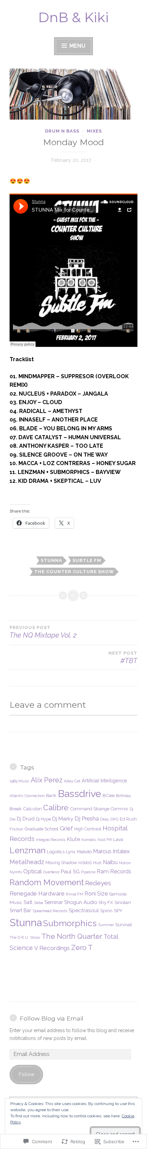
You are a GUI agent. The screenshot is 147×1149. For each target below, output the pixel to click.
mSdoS (85, 862)
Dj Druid (26, 819)
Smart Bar (20, 910)
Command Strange (89, 808)
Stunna (51, 560)
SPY (118, 910)
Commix (119, 808)
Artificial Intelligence (104, 780)
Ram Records (114, 871)
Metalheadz (27, 861)
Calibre (55, 807)
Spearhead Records (49, 910)
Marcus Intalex (111, 851)
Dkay (104, 819)
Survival (123, 924)
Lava (118, 839)
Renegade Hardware (37, 893)
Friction (16, 829)
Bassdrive (79, 793)
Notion (125, 863)
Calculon (32, 808)
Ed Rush (128, 819)
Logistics (56, 851)
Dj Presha (87, 818)
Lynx (71, 851)
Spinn (106, 910)
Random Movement (47, 882)
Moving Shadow (61, 862)
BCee (109, 795)
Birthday (123, 795)
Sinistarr (123, 902)
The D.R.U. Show (25, 937)
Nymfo (16, 872)
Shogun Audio (80, 902)
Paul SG (70, 872)
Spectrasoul (84, 910)
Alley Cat (72, 781)
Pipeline (88, 872)
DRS (114, 819)
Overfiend (51, 872)
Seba (38, 902)
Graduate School (41, 828)
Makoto (84, 851)
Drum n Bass (62, 131)
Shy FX (105, 902)
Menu (76, 46)
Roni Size (96, 893)
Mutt (97, 862)
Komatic (88, 839)
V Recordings (52, 948)
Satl (28, 902)
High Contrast (87, 828)
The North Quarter (71, 936)
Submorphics (70, 923)
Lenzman (27, 850)
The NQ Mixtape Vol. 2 (43, 632)
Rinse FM (74, 894)
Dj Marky (62, 819)
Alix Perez (47, 780)
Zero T (82, 948)
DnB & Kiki (73, 17)
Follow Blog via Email (51, 1018)
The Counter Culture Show (74, 571)
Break (16, 808)
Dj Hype (43, 819)
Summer (106, 924)
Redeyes (98, 883)
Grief (66, 828)
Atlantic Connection (27, 795)
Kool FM (105, 840)
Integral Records (50, 839)
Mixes (94, 131)
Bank (51, 795)
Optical (32, 871)
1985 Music (19, 781)
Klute (73, 839)
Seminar (53, 902)
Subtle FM (86, 560)
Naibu (110, 862)
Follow (26, 1074)
